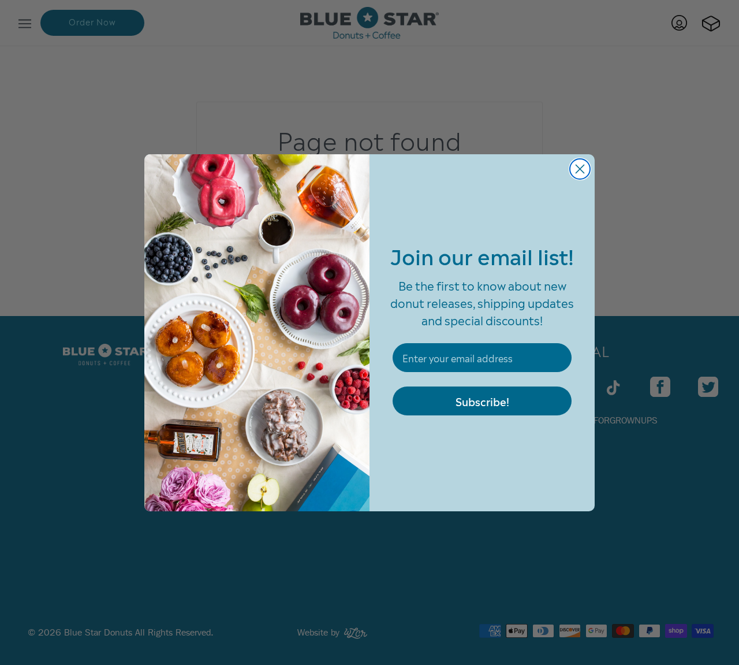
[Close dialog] (580, 169)
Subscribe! (482, 400)
